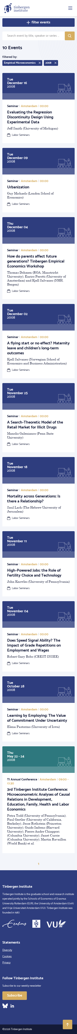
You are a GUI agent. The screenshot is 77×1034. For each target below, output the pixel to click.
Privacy (6, 962)
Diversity (7, 950)
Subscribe (14, 996)
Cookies (7, 956)
